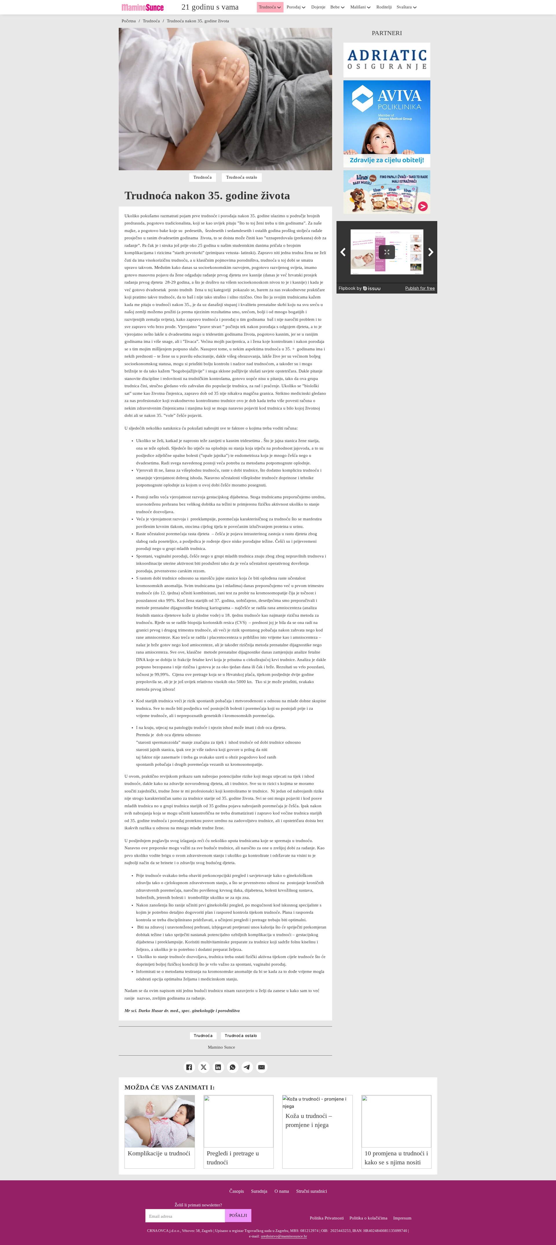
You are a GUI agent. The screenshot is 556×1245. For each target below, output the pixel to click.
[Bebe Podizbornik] (344, 7)
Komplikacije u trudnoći (159, 1153)
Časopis (236, 1191)
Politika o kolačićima (368, 1218)
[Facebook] (189, 1067)
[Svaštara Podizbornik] (416, 7)
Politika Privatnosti (327, 1218)
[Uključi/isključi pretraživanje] (428, 7)
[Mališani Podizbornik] (370, 7)
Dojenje (318, 7)
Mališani (358, 7)
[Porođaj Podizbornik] (305, 7)
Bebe (335, 7)
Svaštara (404, 7)
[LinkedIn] (218, 1067)
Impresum (402, 1218)
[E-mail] (262, 1067)
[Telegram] (247, 1067)
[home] (143, 7)
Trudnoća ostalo (241, 177)
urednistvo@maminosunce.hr (284, 1236)
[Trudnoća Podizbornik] (281, 7)
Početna (129, 21)
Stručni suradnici (311, 1191)
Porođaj (294, 7)
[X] (204, 1067)
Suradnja (259, 1191)
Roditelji (384, 7)
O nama (282, 1191)
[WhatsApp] (233, 1067)
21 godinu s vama (210, 7)
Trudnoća (267, 7)
